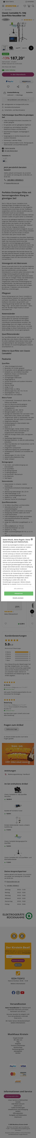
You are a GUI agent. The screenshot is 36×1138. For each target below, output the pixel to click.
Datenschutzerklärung (24, 584)
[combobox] (32, 539)
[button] (18, 598)
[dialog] (18, 569)
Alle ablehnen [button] (18, 588)
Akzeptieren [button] (19, 593)
